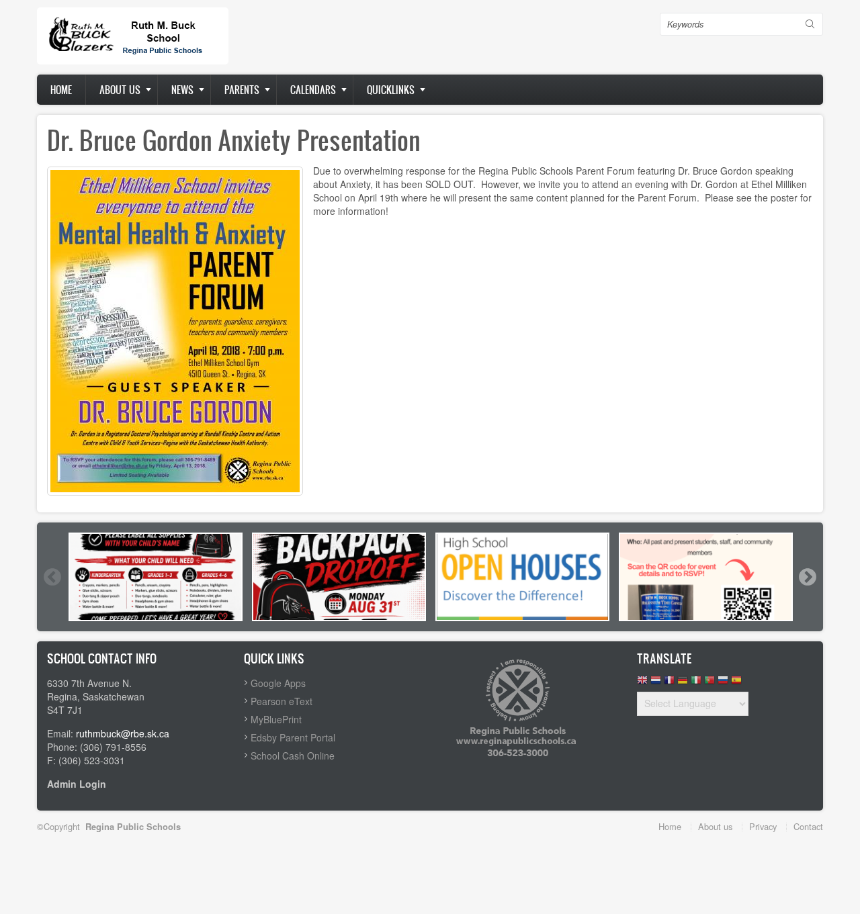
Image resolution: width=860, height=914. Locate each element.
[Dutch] (655, 683)
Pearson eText (281, 701)
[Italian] (696, 683)
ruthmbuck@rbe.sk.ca (122, 733)
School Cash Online (293, 755)
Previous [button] (51, 576)
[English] (642, 683)
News (182, 90)
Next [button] (807, 576)
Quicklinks (391, 90)
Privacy (763, 826)
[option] (155, 577)
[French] (669, 683)
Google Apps (278, 683)
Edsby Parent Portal (293, 737)
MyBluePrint (276, 719)
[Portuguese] (709, 683)
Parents (241, 90)
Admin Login (76, 783)
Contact (808, 826)
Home (61, 90)
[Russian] (723, 683)
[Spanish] (736, 683)
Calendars (313, 90)
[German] (682, 683)
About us (119, 90)
